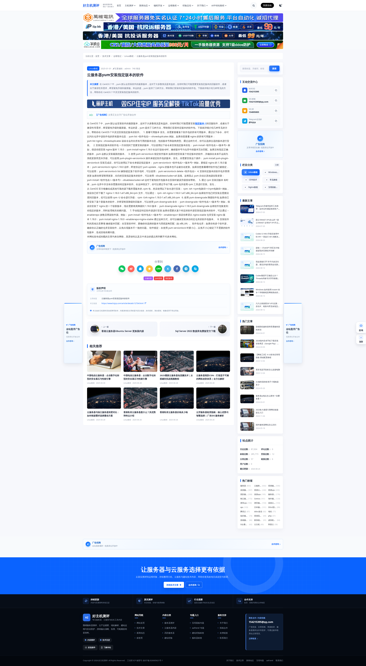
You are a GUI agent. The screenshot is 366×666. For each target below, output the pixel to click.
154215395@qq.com (258, 101)
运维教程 (172, 5)
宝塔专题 (260, 660)
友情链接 (224, 632)
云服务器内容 (170, 627)
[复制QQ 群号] (276, 110)
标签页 (140, 638)
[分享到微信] (122, 268)
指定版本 (199, 123)
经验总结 (187, 5)
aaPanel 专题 (198, 627)
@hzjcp (252, 122)
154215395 (254, 91)
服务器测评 (169, 622)
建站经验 (168, 638)
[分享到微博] (131, 268)
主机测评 (129, 5)
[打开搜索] (253, 5)
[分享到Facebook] (176, 268)
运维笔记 (117, 56)
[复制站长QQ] (276, 90)
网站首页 (141, 622)
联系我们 (224, 638)
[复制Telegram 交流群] (276, 121)
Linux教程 (129, 56)
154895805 (254, 112)
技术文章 (106, 56)
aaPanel (269, 660)
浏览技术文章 (172, 585)
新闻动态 (143, 5)
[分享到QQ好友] (140, 268)
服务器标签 (197, 638)
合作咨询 (192, 585)
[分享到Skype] (195, 268)
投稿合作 (224, 627)
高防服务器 (169, 632)
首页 (119, 5)
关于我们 (201, 5)
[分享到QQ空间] (149, 268)
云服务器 (148, 278)
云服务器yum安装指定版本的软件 (152, 56)
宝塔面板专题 (198, 622)
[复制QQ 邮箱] (276, 100)
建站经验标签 (198, 632)
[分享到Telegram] (186, 268)
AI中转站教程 (217, 5)
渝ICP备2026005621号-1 (153, 660)
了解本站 (107, 647)
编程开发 (158, 5)
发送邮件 (91, 647)
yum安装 (158, 278)
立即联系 (252, 638)
